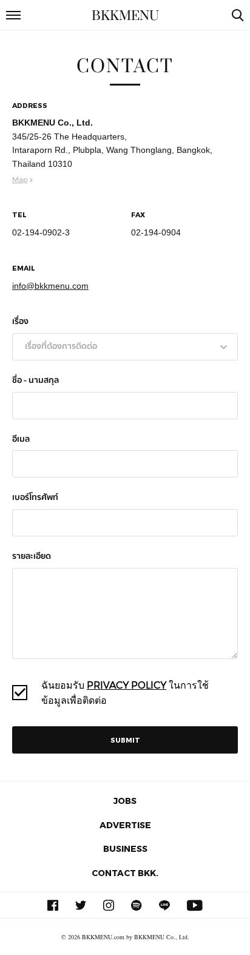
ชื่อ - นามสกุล (35, 381)
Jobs (125, 800)
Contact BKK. (125, 873)
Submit (125, 740)
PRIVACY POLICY (126, 684)
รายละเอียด (31, 557)
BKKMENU (125, 16)
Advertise (125, 825)
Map (19, 179)
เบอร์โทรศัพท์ (35, 498)
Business (125, 848)
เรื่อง (20, 322)
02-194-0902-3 (41, 232)
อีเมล (21, 439)
